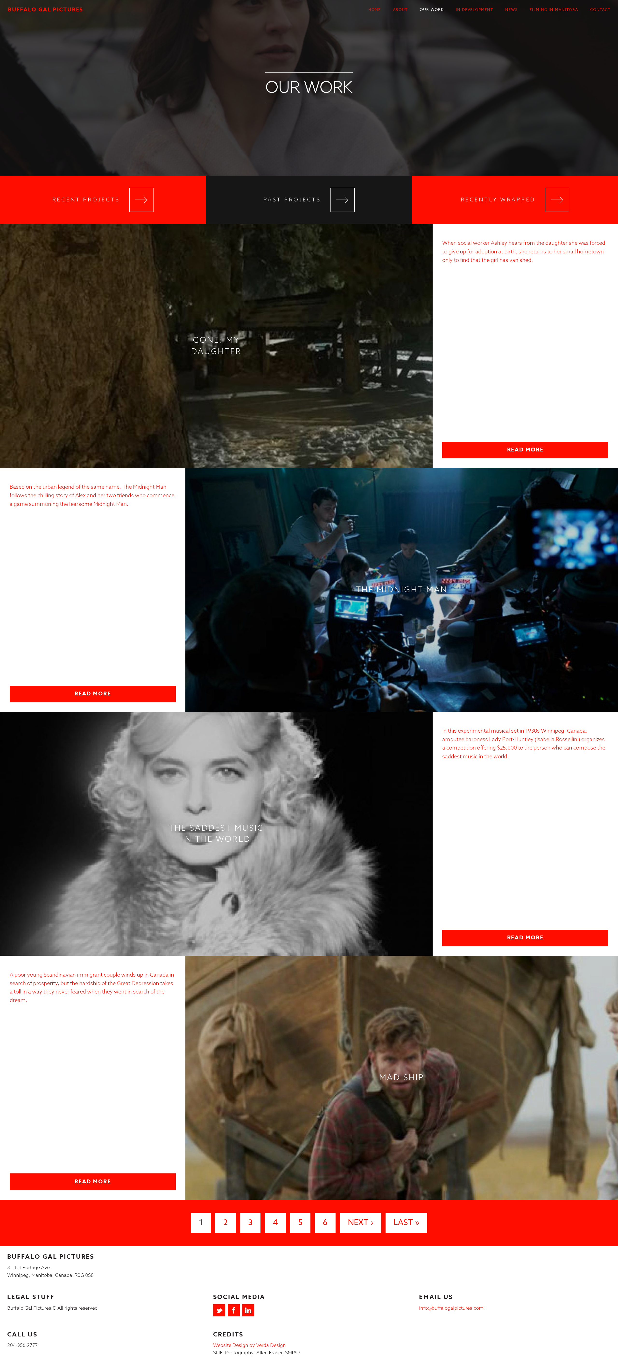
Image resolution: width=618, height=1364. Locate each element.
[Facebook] (234, 1310)
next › (360, 1222)
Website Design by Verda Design (249, 1345)
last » (406, 1222)
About (400, 9)
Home (374, 9)
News (511, 9)
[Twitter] (219, 1310)
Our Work (431, 9)
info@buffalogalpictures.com (451, 1308)
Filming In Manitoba (554, 9)
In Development (474, 9)
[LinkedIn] (248, 1310)
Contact (600, 9)
